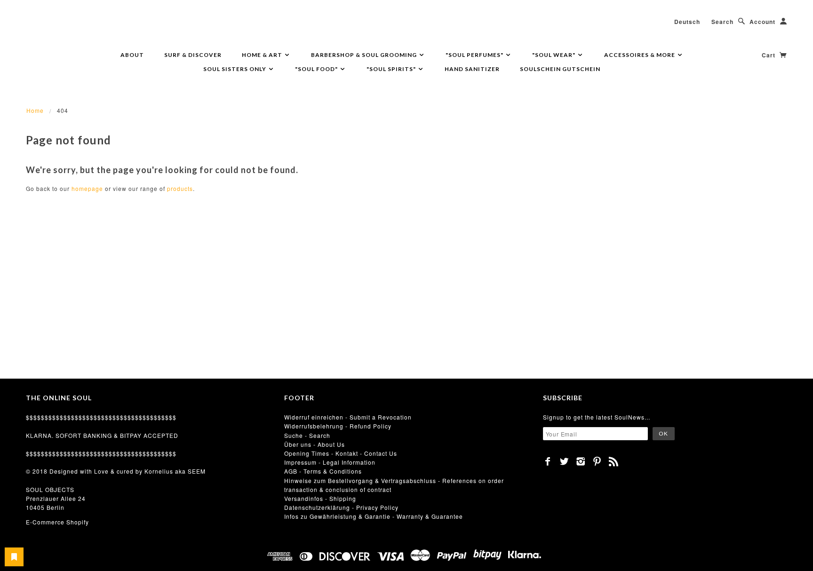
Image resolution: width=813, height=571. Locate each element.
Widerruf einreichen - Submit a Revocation (348, 417)
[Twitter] (564, 461)
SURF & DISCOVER (193, 54)
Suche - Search (307, 435)
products (180, 188)
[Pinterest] (597, 461)
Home (35, 110)
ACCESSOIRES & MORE (640, 54)
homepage (87, 188)
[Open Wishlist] (14, 556)
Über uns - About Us (314, 444)
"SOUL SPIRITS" (392, 68)
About (132, 54)
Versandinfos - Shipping (320, 498)
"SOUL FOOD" (317, 68)
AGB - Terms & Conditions (323, 471)
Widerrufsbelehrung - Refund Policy (337, 426)
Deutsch (687, 21)
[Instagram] (581, 461)
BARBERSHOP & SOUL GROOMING (364, 54)
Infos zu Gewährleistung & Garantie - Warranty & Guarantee (373, 516)
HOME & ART (263, 54)
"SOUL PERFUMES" (475, 54)
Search (722, 21)
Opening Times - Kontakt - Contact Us (340, 453)
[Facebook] (548, 461)
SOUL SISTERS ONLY (235, 68)
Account (762, 21)
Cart (769, 55)
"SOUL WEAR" (554, 54)
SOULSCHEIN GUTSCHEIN (560, 68)
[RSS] (614, 461)
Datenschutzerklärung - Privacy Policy (341, 507)
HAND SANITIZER (472, 68)
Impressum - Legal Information (329, 462)
